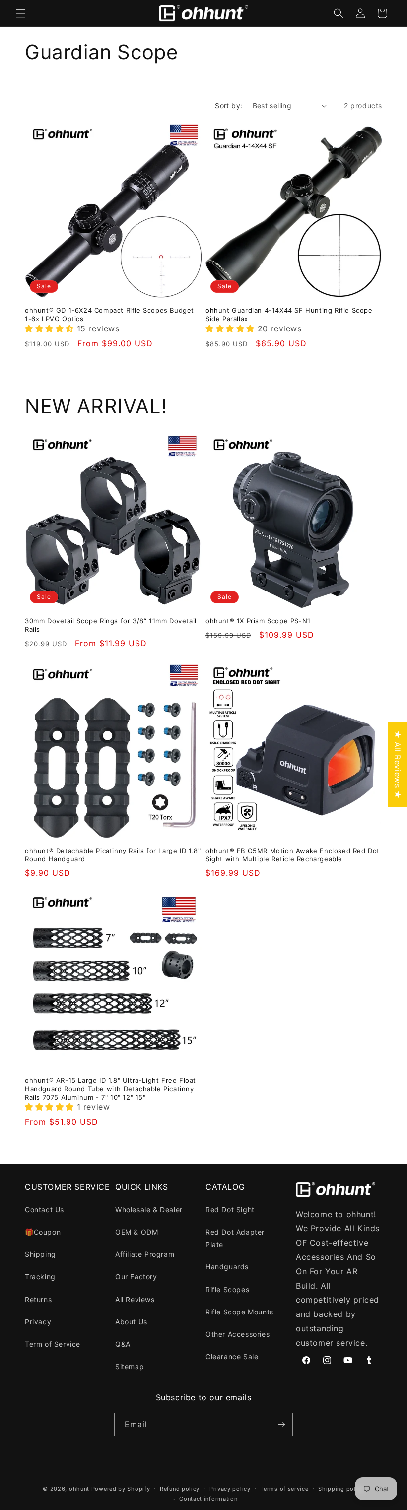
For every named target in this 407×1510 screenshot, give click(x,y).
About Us (131, 1321)
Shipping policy (341, 1488)
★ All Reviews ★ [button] (398, 764)
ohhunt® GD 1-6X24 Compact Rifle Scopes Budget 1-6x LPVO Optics (109, 314)
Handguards (227, 1266)
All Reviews (135, 1299)
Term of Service (52, 1344)
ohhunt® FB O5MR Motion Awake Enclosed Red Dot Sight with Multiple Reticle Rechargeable (292, 855)
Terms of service (284, 1488)
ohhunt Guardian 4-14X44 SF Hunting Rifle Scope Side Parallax (289, 314)
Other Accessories (237, 1334)
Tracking (40, 1276)
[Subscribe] (281, 1424)
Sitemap (129, 1366)
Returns (38, 1299)
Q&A (123, 1344)
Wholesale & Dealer (149, 1209)
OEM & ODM (136, 1232)
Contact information (208, 1498)
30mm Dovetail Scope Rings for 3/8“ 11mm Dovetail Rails (111, 625)
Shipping (40, 1254)
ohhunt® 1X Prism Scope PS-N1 (258, 621)
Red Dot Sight (230, 1209)
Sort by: (228, 105)
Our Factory (136, 1276)
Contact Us (44, 1209)
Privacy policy (230, 1488)
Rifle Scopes (227, 1289)
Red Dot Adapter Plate (235, 1238)
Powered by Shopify (120, 1488)
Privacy (38, 1321)
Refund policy (180, 1488)
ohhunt (79, 1488)
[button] (21, 13)
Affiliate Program (144, 1254)
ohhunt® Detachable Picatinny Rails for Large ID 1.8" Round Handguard (113, 855)
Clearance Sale (231, 1356)
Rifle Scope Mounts (239, 1312)
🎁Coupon (43, 1232)
